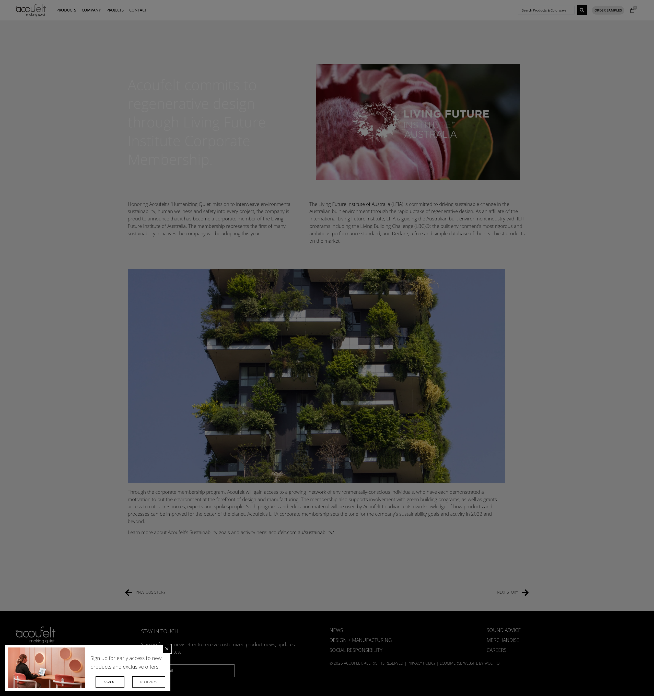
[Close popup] (167, 649)
